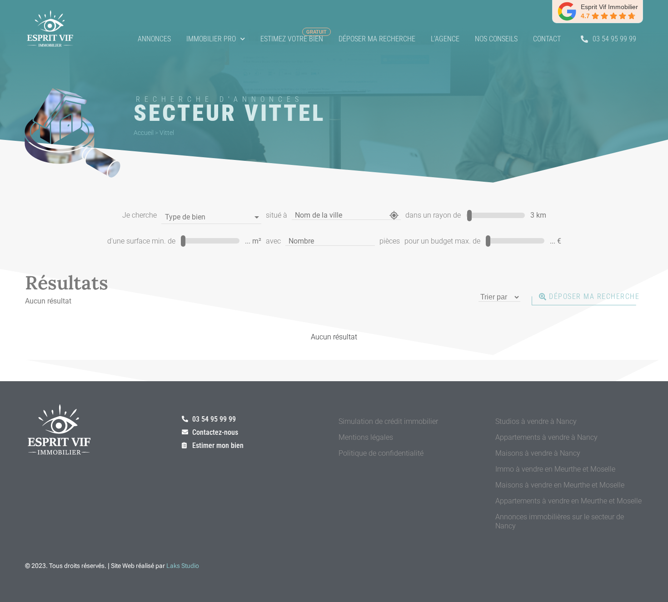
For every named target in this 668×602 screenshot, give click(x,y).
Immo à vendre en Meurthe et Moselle (555, 469)
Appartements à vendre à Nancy (546, 437)
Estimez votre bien (291, 39)
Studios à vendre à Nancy (536, 421)
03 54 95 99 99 (614, 39)
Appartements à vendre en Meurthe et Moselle (568, 501)
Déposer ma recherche (377, 39)
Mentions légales (366, 437)
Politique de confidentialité (381, 453)
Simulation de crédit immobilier (388, 421)
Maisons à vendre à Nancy (537, 453)
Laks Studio (182, 565)
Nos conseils (496, 39)
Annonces (154, 39)
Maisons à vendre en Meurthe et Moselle (559, 485)
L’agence (445, 39)
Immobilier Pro (211, 39)
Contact (547, 39)
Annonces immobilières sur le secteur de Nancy (559, 521)
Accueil (144, 132)
